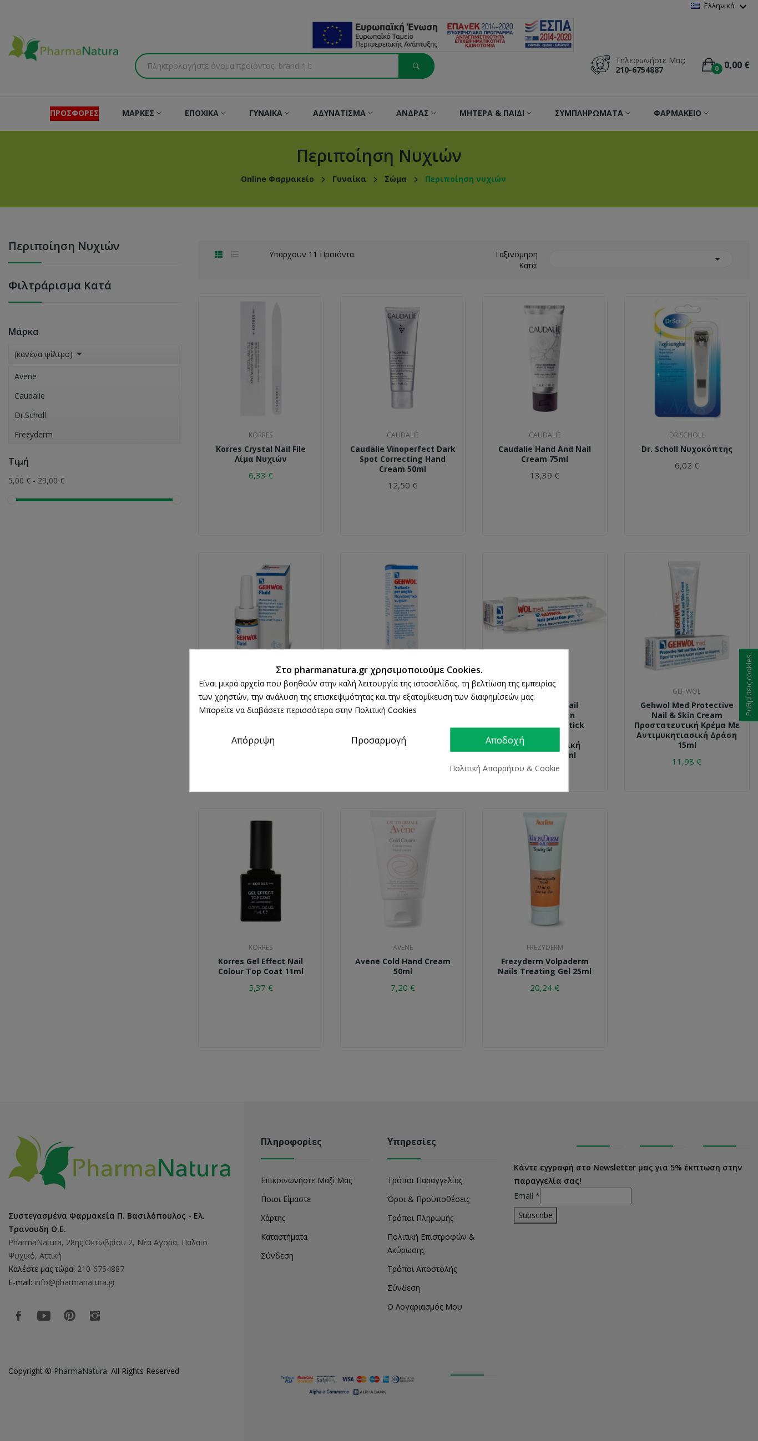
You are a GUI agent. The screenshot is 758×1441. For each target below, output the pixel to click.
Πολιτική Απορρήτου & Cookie (504, 768)
